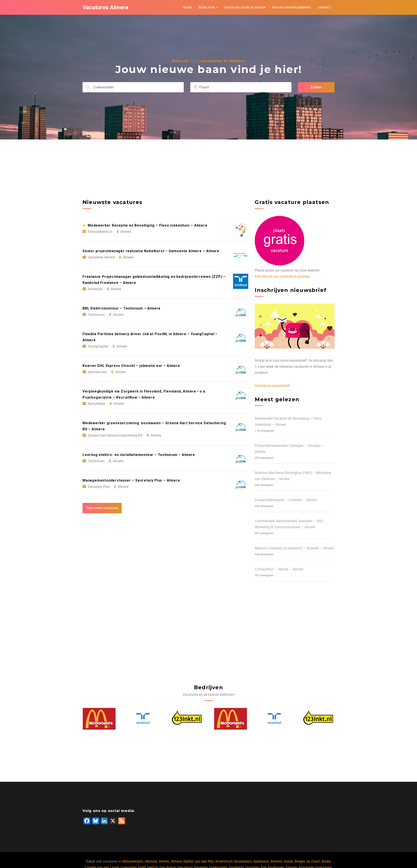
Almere (176, 861)
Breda (326, 861)
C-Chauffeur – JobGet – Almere (279, 569)
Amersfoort (223, 861)
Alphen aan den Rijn (198, 861)
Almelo (164, 861)
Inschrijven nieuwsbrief (291, 7)
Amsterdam (243, 861)
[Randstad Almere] (99, 718)
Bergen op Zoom (307, 861)
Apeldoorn (261, 861)
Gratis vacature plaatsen (244, 7)
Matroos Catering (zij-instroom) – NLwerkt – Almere (294, 548)
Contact (324, 7)
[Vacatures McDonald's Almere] (187, 718)
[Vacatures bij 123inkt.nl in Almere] (143, 718)
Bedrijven (207, 7)
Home (187, 7)
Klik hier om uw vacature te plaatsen (282, 276)
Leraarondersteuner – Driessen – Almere (286, 500)
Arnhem (276, 861)
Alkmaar (151, 861)
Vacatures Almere (105, 7)
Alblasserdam (132, 861)
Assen (288, 861)
